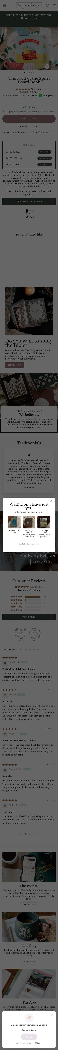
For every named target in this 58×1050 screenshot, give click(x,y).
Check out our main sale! (29, 512)
